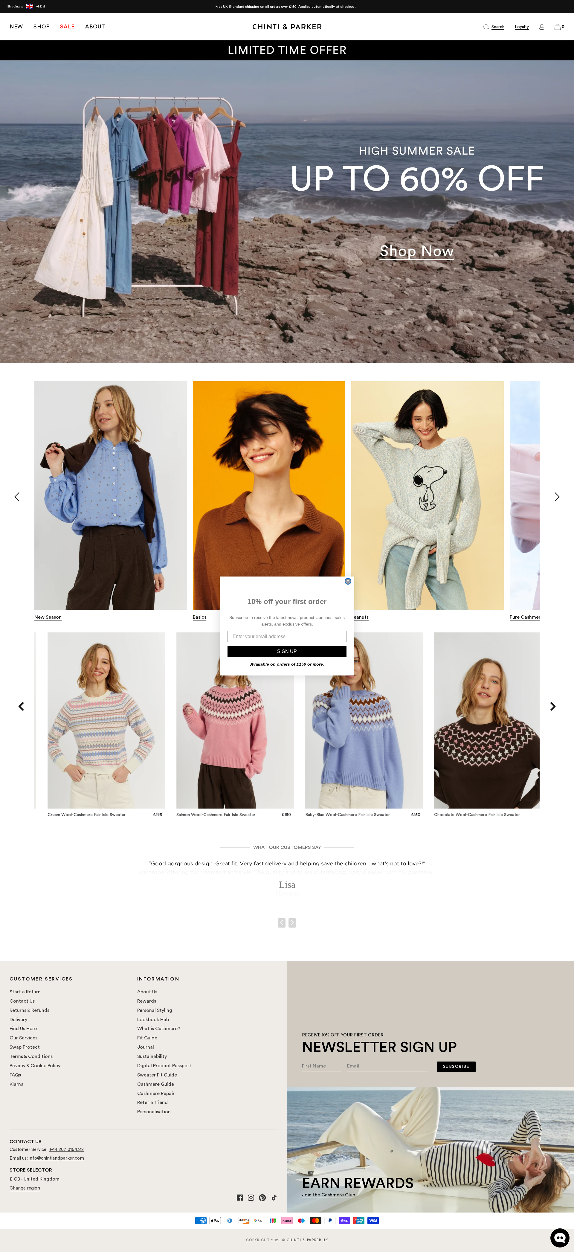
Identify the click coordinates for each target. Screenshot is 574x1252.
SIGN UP (287, 651)
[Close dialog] (348, 581)
